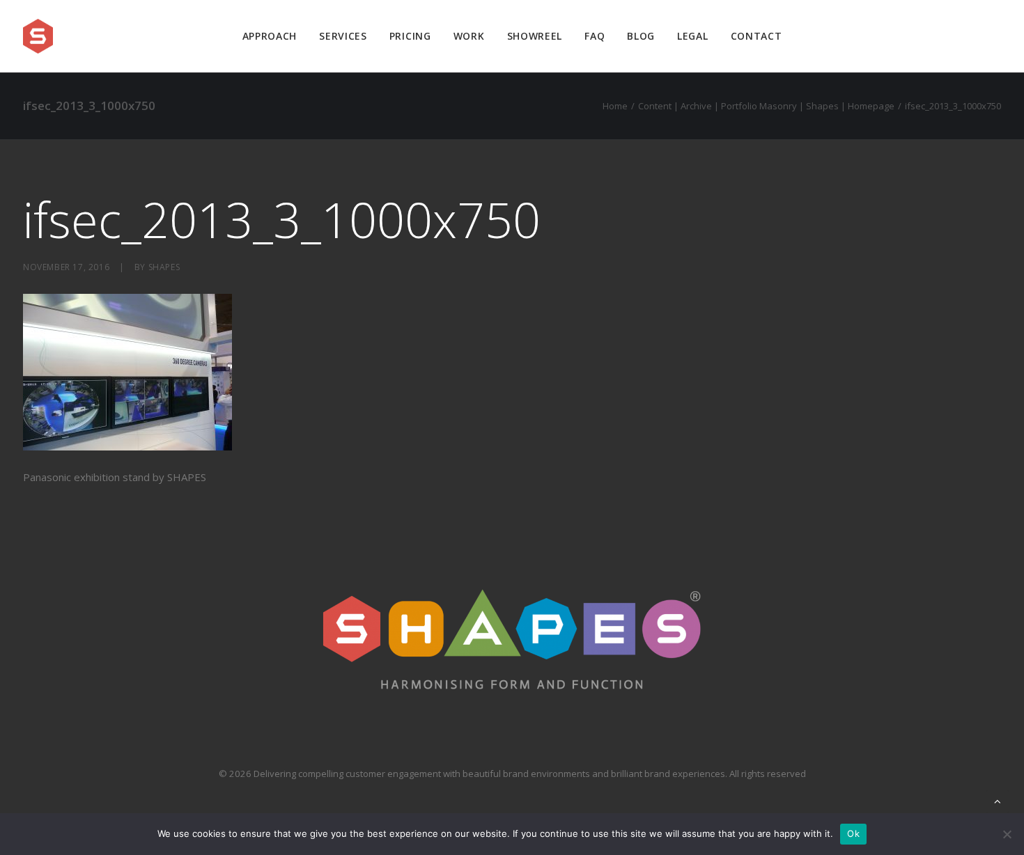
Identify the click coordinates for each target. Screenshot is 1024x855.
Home (615, 106)
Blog (641, 35)
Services (343, 35)
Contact (756, 35)
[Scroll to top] (997, 800)
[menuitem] (270, 36)
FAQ (594, 35)
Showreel (535, 35)
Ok (853, 833)
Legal (692, 35)
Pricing (410, 35)
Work (469, 35)
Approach (269, 35)
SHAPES (164, 267)
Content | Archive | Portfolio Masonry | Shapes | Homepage (766, 106)
